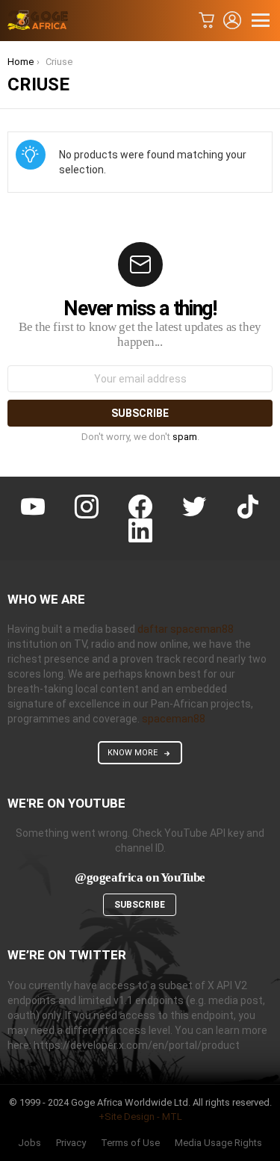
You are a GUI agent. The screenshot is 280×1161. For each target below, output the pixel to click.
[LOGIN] (232, 20)
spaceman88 (173, 719)
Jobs (29, 1142)
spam (184, 436)
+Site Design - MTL (140, 1116)
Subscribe (139, 905)
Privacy (71, 1142)
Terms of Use (130, 1142)
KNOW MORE (133, 753)
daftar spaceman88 (185, 629)
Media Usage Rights (218, 1142)
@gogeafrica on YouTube (140, 877)
